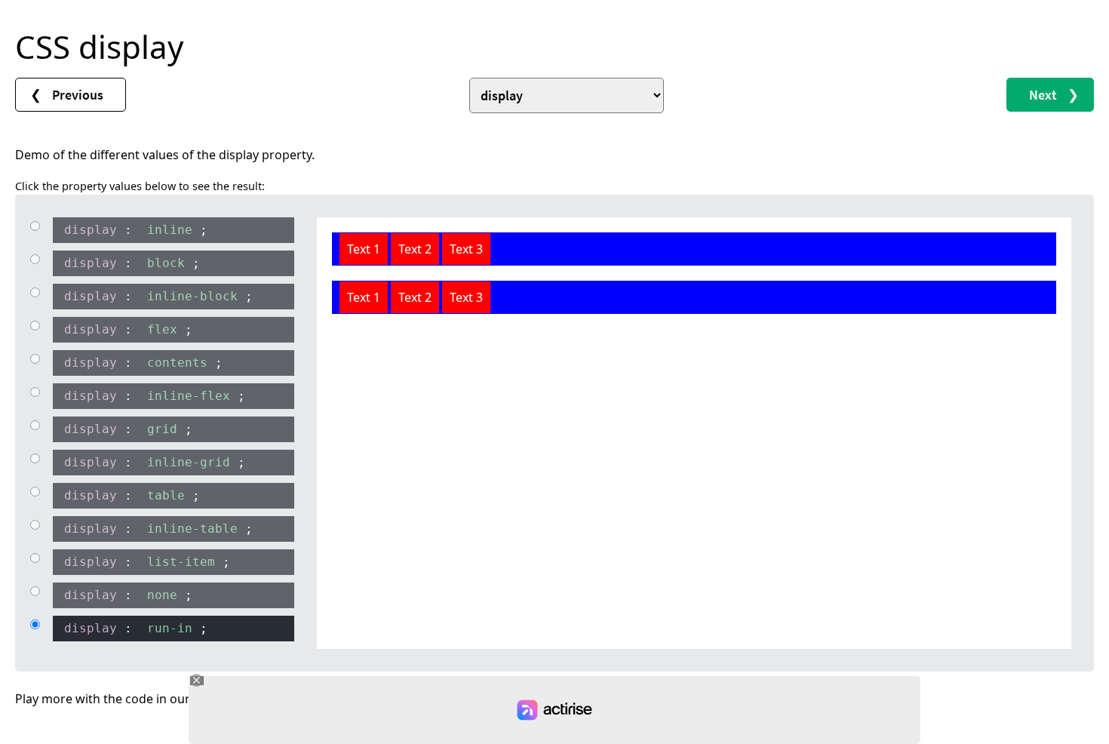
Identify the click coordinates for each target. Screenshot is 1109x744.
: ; (135, 230)
